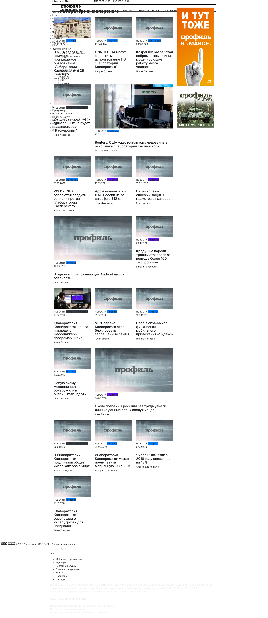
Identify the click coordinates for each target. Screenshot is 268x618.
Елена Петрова (62, 530)
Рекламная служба (66, 565)
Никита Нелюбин (145, 338)
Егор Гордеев (61, 78)
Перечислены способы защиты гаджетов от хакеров (153, 195)
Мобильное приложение (69, 559)
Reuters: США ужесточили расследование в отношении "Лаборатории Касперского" (131, 144)
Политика (71, 40)
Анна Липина (61, 282)
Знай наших (154, 40)
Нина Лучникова (104, 203)
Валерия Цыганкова (106, 470)
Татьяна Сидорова (64, 470)
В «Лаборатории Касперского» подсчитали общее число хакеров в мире (72, 460)
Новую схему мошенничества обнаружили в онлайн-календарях (70, 388)
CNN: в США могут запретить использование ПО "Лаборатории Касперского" (110, 59)
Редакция (61, 562)
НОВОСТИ (59, 40)
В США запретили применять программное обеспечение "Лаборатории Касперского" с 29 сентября (69, 63)
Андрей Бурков (103, 71)
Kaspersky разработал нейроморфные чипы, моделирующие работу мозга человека (154, 59)
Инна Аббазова (62, 134)
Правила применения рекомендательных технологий (79, 612)
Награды (60, 579)
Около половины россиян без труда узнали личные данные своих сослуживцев (130, 408)
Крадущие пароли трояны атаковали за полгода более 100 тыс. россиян (153, 256)
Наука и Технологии (77, 107)
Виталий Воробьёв (146, 266)
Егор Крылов (143, 203)
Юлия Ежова (61, 342)
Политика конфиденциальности (68, 609)
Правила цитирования (68, 569)
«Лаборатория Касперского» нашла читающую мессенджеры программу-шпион (71, 330)
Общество (112, 179)
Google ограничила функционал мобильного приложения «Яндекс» (154, 328)
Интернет (71, 262)
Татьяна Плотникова (106, 150)
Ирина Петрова (144, 71)
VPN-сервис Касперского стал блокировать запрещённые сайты (112, 328)
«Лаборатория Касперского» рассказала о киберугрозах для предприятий (68, 518)
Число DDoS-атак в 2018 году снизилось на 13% (153, 458)
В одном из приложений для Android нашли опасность (89, 276)
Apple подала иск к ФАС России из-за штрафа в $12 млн (110, 195)
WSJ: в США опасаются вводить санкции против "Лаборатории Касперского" (70, 198)
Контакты (61, 572)
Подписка (61, 576)
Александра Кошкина (148, 466)
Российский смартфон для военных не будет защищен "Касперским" (72, 124)
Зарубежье (113, 131)
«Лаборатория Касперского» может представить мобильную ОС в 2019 (113, 460)
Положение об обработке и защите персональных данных (82, 605)
